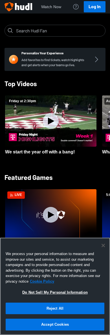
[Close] (103, 245)
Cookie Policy (42, 281)
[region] (55, 286)
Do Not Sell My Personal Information (55, 292)
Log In (95, 6)
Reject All (55, 308)
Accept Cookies (55, 324)
